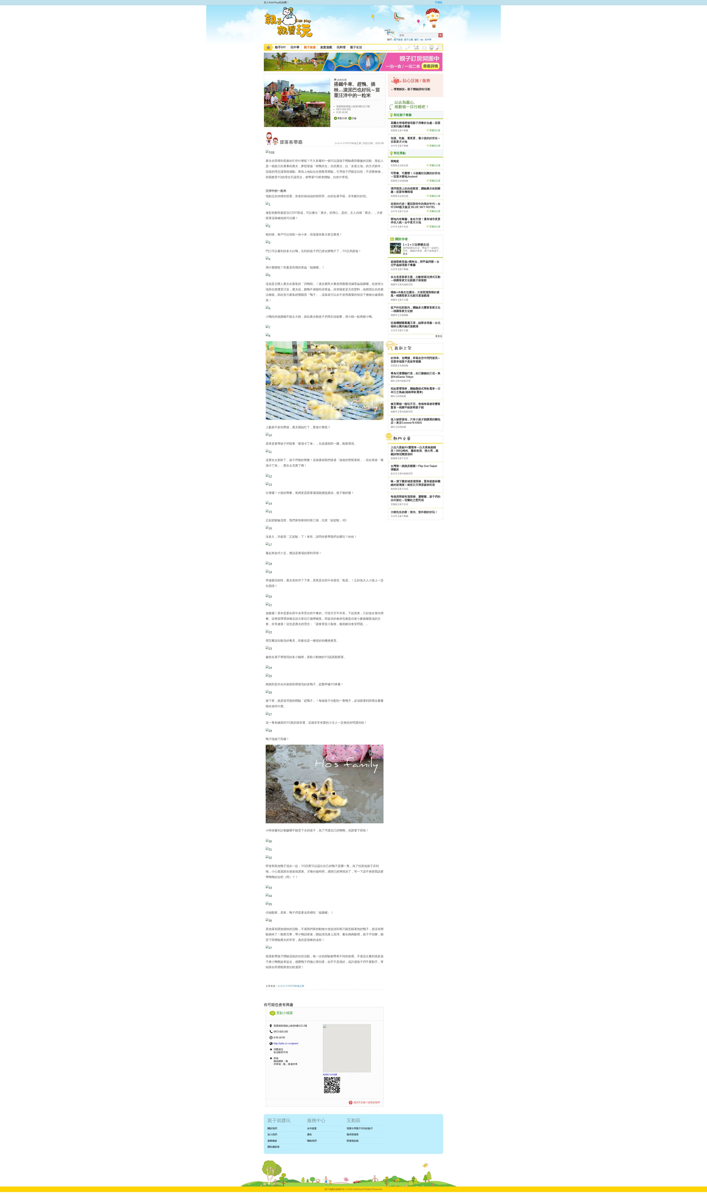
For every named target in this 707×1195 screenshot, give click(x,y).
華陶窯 (395, 161)
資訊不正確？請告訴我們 (367, 1102)
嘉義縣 (394, 458)
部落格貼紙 (353, 1140)
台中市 (394, 145)
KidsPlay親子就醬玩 (291, 25)
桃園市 (394, 284)
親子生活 (356, 47)
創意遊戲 (326, 47)
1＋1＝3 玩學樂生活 (416, 244)
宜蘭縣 (394, 504)
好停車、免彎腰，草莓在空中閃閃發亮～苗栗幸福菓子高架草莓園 (415, 359)
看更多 (438, 336)
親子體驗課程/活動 (418, 89)
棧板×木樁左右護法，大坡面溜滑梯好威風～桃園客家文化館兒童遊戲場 (415, 294)
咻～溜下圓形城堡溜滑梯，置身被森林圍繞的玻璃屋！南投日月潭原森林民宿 (415, 483)
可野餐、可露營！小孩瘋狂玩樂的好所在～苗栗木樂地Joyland (415, 175)
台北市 (394, 269)
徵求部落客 (353, 1134)
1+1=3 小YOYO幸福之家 (291, 986)
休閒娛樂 (403, 180)
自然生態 (342, 79)
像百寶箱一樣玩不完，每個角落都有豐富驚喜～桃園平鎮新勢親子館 (415, 405)
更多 (405, 253)
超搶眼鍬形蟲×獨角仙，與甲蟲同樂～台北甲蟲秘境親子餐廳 (415, 263)
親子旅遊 (398, 39)
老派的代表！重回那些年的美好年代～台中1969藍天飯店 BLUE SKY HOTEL (415, 205)
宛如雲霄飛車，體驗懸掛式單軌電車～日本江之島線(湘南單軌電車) (415, 390)
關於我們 (272, 1128)
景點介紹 (342, 118)
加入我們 (272, 1134)
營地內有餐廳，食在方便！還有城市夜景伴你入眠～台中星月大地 (415, 220)
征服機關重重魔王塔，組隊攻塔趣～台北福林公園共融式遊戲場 (415, 324)
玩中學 (428, 39)
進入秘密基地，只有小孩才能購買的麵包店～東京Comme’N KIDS (415, 421)
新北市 (394, 473)
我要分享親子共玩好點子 (360, 1128)
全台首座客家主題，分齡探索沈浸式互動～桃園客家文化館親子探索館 (415, 278)
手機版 (438, 2)
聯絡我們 (312, 1140)
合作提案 (312, 1128)
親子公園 (408, 39)
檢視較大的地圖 (330, 1074)
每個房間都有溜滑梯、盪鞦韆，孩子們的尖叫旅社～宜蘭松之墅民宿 (415, 498)
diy (421, 39)
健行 (416, 39)
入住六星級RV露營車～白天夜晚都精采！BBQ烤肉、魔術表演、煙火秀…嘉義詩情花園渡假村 (414, 451)
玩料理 (341, 47)
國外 (393, 381)
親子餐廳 (403, 130)
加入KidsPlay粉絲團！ (276, 2)
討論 (354, 118)
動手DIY (280, 47)
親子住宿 (403, 211)
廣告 (309, 1134)
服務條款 (272, 1140)
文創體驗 (403, 315)
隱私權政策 (273, 1146)
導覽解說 (399, 89)
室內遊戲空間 (406, 284)
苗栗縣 (394, 130)
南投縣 (394, 489)
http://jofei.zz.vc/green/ (286, 1043)
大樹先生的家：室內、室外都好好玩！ (414, 512)
